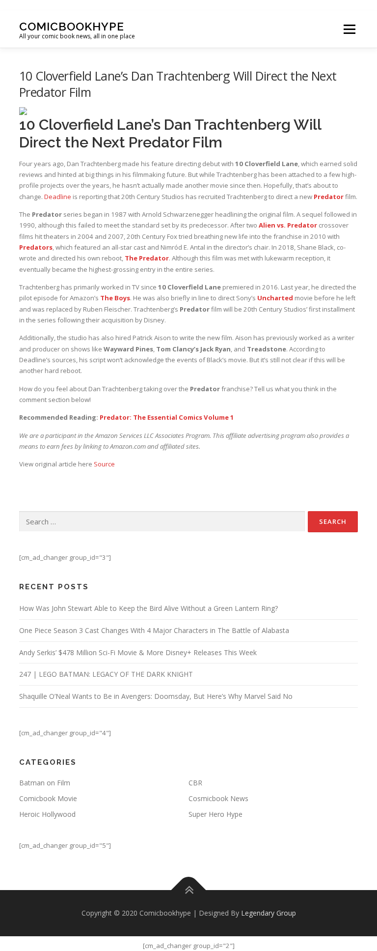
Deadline (57, 196)
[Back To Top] (188, 890)
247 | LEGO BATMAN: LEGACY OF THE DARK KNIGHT (106, 674)
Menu (349, 29)
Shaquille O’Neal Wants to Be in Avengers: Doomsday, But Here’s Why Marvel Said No (156, 696)
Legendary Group (268, 913)
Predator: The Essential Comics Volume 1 (167, 417)
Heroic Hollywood (47, 814)
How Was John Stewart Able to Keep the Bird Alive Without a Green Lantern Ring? (148, 608)
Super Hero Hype (215, 814)
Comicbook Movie (48, 798)
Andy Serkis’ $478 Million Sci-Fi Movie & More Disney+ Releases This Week (138, 652)
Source (104, 464)
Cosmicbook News (218, 798)
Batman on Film (44, 782)
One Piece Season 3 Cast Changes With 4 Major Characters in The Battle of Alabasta (154, 630)
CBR (195, 782)
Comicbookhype (71, 25)
